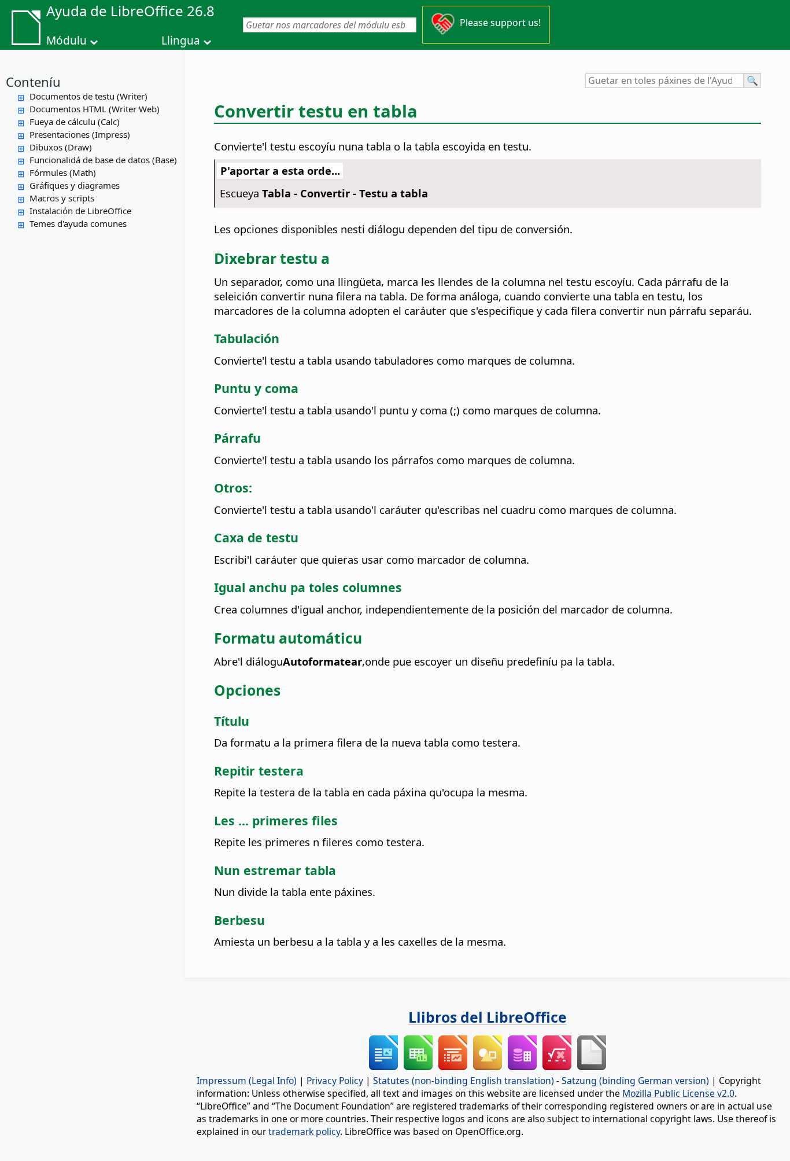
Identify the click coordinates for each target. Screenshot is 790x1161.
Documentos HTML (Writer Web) (94, 109)
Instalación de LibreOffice (80, 210)
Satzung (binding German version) (635, 1080)
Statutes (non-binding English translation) (463, 1080)
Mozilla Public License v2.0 (678, 1093)
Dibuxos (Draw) (60, 147)
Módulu (66, 40)
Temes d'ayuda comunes (78, 223)
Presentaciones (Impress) (79, 134)
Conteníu (33, 81)
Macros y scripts (61, 198)
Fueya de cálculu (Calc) (74, 121)
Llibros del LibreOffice (487, 1017)
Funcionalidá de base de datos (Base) (103, 160)
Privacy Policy (335, 1080)
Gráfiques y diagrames (74, 185)
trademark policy (304, 1131)
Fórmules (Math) (62, 172)
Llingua (180, 40)
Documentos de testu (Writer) (88, 96)
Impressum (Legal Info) (247, 1080)
